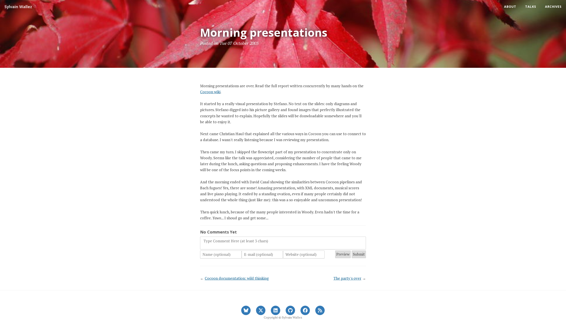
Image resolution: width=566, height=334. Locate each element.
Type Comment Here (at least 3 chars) (235, 240)
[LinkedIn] (275, 310)
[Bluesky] (246, 310)
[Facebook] (305, 310)
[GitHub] (290, 310)
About (510, 6)
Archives (553, 6)
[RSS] (320, 310)
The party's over (347, 278)
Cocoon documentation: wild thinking (237, 278)
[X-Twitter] (261, 310)
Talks (530, 6)
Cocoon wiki (210, 91)
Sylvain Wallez (18, 6)
